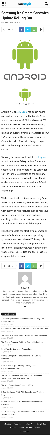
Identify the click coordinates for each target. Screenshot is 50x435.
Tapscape (25, 431)
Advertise (17, 424)
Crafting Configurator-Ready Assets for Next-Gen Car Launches (21, 357)
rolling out (41, 157)
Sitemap (13, 427)
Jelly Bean (21, 111)
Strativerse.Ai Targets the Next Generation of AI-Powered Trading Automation (22, 413)
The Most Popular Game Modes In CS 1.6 (17, 385)
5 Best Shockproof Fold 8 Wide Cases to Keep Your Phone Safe (23, 393)
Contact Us (28, 424)
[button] (46, 4)
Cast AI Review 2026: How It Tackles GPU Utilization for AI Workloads (23, 403)
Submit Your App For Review (29, 427)
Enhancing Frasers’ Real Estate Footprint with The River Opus (24, 328)
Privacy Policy (41, 424)
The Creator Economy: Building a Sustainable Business (22, 342)
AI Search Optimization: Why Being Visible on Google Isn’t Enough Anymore (23, 320)
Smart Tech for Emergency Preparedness (16, 349)
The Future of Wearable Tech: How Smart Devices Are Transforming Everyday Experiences (21, 376)
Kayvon (5, 22)
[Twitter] (25, 307)
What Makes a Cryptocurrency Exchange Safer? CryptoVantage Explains (19, 367)
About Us (7, 424)
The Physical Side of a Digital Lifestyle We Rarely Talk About (24, 335)
